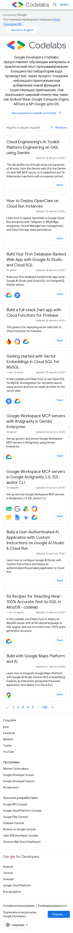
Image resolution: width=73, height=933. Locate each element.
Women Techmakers (16, 768)
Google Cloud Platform (17, 885)
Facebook (9, 733)
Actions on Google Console (19, 829)
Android (8, 866)
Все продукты (12, 891)
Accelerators (11, 787)
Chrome (8, 873)
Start (60, 185)
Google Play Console (15, 816)
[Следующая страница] (52, 707)
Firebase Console (13, 823)
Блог (6, 726)
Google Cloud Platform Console (22, 810)
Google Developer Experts (19, 781)
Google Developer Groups (18, 775)
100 (44, 707)
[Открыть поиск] (55, 4)
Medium (8, 739)
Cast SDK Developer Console (20, 835)
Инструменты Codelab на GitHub (37, 113)
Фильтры (58, 127)
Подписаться (61, 914)
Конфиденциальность (52, 905)
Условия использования (18, 905)
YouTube (8, 751)
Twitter (7, 745)
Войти (64, 4)
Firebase (8, 879)
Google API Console (15, 804)
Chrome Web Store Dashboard (21, 841)
